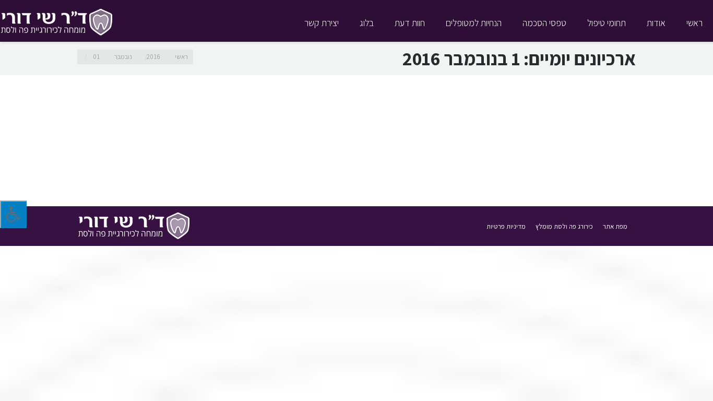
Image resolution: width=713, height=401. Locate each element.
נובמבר (123, 56)
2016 (153, 56)
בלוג (559, 164)
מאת (524, 164)
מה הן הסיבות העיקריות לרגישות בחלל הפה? (537, 116)
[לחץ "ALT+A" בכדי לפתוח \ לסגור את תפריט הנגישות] (13, 214)
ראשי (181, 56)
